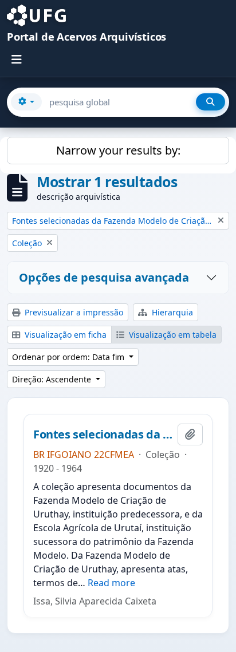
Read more (111, 582)
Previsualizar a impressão (72, 312)
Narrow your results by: (118, 150)
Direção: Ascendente (52, 379)
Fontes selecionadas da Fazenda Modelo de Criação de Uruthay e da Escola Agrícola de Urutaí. (103, 434)
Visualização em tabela (172, 334)
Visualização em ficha (64, 334)
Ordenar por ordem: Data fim (69, 356)
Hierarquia (171, 312)
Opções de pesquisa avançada (104, 277)
